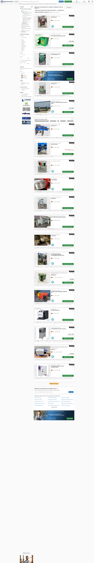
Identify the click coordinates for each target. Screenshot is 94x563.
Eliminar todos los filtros (55, 12)
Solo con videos (24, 95)
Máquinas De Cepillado (65, 405)
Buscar (61, 1)
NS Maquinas (24, 45)
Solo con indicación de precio (26, 60)
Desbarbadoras (26, 11)
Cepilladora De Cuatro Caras (39, 403)
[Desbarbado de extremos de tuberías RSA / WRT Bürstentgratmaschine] (42, 222)
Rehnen (23, 48)
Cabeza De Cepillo (37, 397)
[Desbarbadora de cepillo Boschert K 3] (42, 130)
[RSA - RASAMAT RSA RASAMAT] (42, 184)
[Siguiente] (49, 21)
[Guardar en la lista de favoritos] (73, 17)
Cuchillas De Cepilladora (52, 397)
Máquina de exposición (25, 83)
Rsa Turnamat (53, 121)
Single (22, 49)
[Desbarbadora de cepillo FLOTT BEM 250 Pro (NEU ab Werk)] (42, 333)
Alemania (25, 75)
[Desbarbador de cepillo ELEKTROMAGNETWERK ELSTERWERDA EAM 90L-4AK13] (42, 259)
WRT (22, 50)
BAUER (23, 40)
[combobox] (26, 73)
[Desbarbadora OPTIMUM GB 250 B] (42, 315)
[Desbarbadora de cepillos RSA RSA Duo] (42, 22)
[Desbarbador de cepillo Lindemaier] (42, 240)
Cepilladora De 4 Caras (38, 401)
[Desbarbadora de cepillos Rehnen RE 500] (42, 149)
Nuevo (22, 81)
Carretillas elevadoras (26, 30)
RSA (22, 39)
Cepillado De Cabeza (38, 399)
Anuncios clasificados (25, 88)
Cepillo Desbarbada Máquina (72, 121)
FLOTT (22, 43)
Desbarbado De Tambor (52, 399)
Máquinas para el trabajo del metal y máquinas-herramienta (26, 9)
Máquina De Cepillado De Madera (67, 399)
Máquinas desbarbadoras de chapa (41, 121)
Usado (23, 84)
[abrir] (54, 32)
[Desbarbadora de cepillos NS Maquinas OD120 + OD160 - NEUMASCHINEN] (42, 371)
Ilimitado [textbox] (23, 73)
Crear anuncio (70, 78)
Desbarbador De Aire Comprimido (54, 401)
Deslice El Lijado (51, 403)
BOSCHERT (23, 42)
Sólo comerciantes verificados (26, 96)
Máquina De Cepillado (65, 397)
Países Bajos (25, 77)
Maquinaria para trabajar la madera (26, 27)
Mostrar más (54, 407)
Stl (58, 121)
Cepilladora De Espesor (38, 405)
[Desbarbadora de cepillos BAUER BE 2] (42, 203)
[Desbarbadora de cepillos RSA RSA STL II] (42, 88)
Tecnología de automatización (26, 29)
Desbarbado (63, 121)
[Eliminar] (63, 10)
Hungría (24, 76)
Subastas (23, 89)
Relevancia (69, 7)
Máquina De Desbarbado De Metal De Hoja (69, 403)
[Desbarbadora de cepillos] (42, 167)
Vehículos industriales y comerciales (25, 25)
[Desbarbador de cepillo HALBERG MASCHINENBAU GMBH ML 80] (42, 296)
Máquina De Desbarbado (66, 401)
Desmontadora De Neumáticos (53, 405)
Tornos (25, 16)
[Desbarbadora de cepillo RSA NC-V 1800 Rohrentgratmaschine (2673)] (42, 107)
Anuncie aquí (26, 553)
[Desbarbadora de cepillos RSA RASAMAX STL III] (42, 59)
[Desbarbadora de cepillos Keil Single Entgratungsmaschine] (42, 40)
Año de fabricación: (23, 61)
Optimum (23, 47)
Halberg (23, 44)
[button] (92, 1)
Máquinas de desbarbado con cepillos (28, 13)
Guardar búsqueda (54, 383)
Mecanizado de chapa (27, 15)
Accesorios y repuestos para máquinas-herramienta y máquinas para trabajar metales (27, 19)
